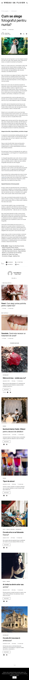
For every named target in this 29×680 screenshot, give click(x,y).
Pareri (4, 426)
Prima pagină (4, 11)
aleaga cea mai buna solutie (16, 246)
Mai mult (6, 389)
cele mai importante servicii (9, 251)
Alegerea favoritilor (7, 249)
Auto (4, 529)
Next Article (4, 312)
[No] (27, 675)
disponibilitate (22, 251)
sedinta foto (4, 177)
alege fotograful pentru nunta (10, 247)
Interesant (14, 11)
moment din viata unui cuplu (10, 254)
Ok (14, 677)
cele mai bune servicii (19, 249)
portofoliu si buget (7, 256)
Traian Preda (7, 33)
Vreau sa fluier (14, 3)
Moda (4, 581)
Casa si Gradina (10, 529)
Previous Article (7, 282)
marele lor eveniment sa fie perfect (11, 252)
